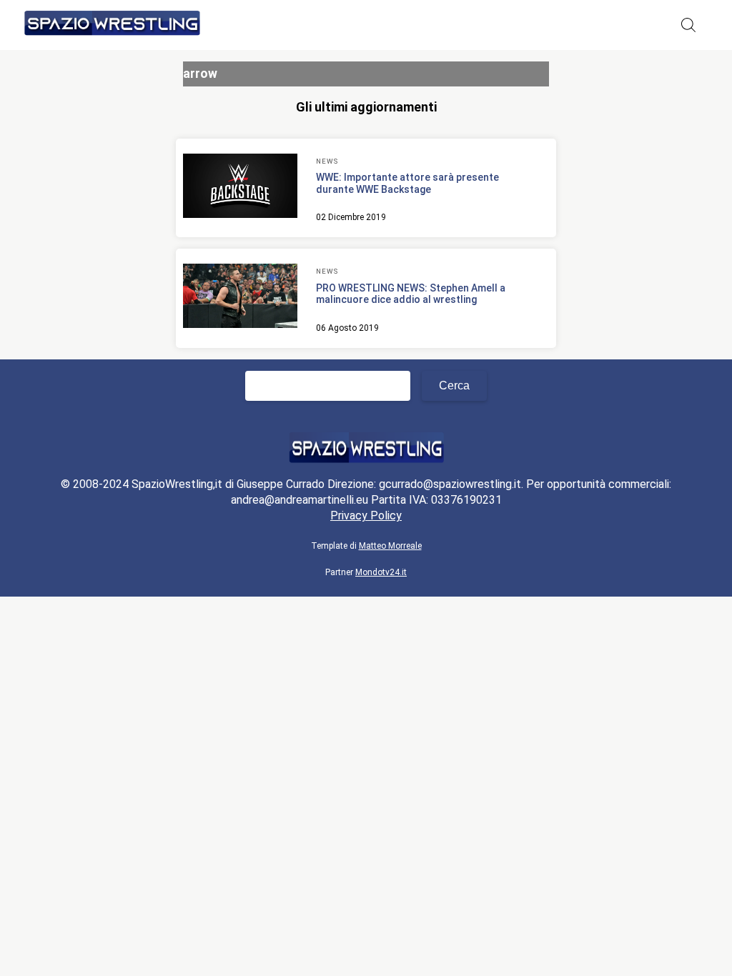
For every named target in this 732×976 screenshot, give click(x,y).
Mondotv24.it (381, 572)
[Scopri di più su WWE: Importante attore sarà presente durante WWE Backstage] (240, 188)
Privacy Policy (366, 515)
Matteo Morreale (390, 546)
